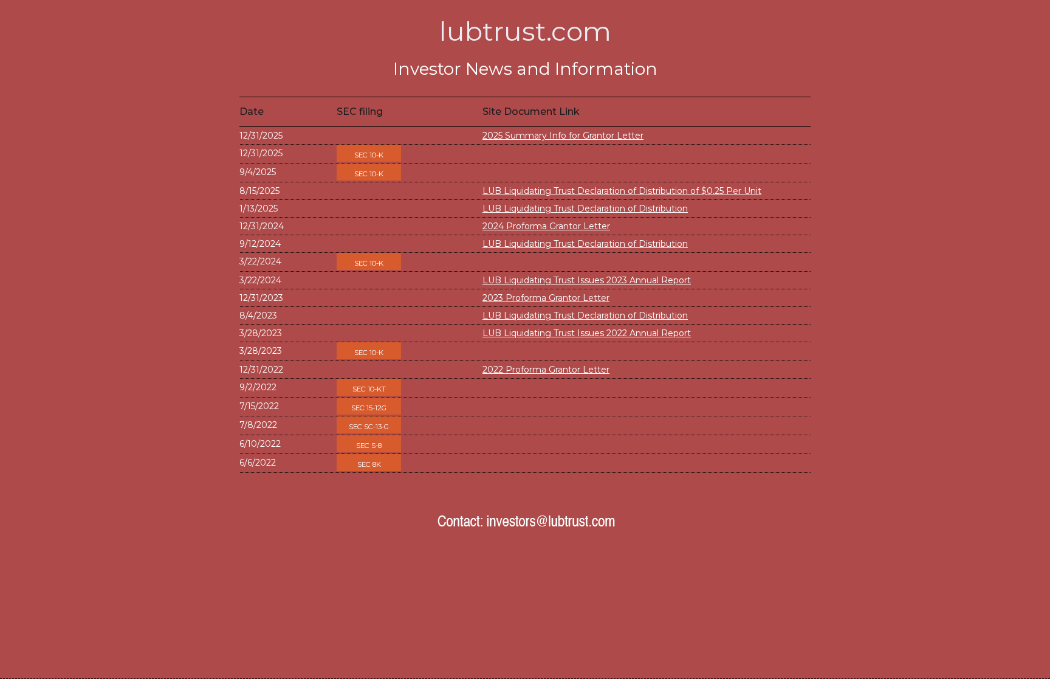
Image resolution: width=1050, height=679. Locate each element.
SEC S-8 (369, 445)
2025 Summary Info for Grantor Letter (562, 135)
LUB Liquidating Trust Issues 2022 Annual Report (586, 333)
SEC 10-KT (369, 389)
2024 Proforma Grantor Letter (546, 226)
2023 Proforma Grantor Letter (545, 297)
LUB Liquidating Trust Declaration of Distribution (585, 208)
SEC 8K (369, 464)
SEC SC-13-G (369, 426)
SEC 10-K (368, 155)
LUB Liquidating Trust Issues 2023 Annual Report (586, 280)
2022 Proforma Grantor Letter (545, 369)
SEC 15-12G (368, 408)
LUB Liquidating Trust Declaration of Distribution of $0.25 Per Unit (621, 190)
